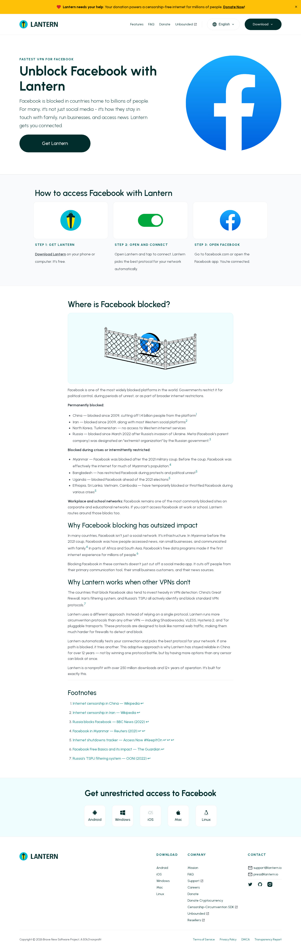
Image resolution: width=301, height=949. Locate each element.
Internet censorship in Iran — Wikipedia (104, 712)
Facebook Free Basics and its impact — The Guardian (116, 749)
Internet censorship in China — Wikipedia (106, 703)
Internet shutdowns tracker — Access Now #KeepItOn (117, 740)
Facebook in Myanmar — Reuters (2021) (105, 731)
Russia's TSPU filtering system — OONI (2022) (110, 758)
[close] (296, 7)
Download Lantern (50, 254)
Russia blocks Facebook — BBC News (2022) (109, 722)
